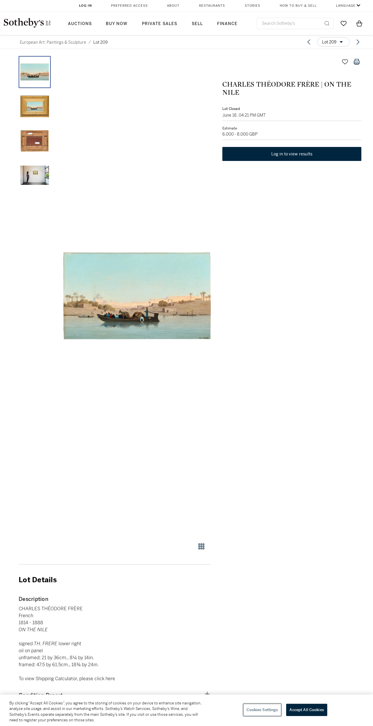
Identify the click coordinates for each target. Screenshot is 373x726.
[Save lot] (345, 61)
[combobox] (295, 23)
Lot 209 (100, 42)
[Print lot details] (356, 61)
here (110, 679)
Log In (85, 6)
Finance (227, 23)
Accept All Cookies (306, 709)
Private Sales (159, 23)
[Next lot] (358, 42)
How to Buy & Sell (298, 6)
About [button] (173, 6)
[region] (186, 710)
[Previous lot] (309, 42)
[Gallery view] (201, 546)
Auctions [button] (80, 23)
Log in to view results (292, 154)
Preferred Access (129, 6)
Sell (197, 23)
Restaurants (212, 6)
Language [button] (346, 6)
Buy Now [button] (116, 23)
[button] (137, 296)
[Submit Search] (327, 23)
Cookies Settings (262, 709)
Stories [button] (252, 6)
